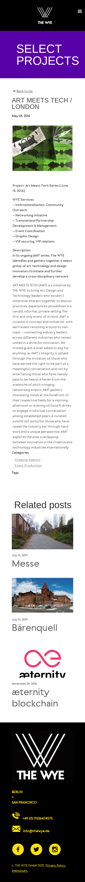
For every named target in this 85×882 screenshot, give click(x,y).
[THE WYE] (45, 15)
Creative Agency (27, 460)
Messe (25, 564)
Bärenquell (34, 628)
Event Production (28, 466)
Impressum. (20, 870)
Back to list (25, 91)
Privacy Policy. (56, 865)
